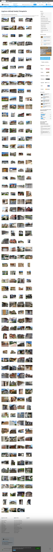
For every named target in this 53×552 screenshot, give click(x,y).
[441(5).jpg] (28, 283)
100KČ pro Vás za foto (16, 531)
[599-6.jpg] (28, 370)
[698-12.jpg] (13, 433)
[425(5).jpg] (13, 275)
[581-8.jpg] (21, 330)
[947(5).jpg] (21, 488)
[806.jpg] (21, 449)
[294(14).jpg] (28, 211)
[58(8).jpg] (5, 22)
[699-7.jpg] (28, 433)
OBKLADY (42, 13)
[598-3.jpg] (13, 370)
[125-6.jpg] (13, 93)
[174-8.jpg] (28, 180)
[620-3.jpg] (28, 409)
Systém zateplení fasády (17, 524)
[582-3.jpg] (5, 338)
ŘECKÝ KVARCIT (43, 16)
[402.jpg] (21, 251)
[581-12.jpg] (28, 330)
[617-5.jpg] (13, 409)
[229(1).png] (28, 196)
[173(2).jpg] (5, 180)
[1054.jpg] (13, 504)
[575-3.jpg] (13, 322)
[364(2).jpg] (28, 235)
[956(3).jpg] (13, 496)
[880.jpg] (5, 472)
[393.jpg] (13, 251)
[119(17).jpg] (5, 69)
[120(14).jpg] (28, 69)
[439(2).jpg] (5, 283)
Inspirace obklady (16, 532)
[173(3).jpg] (13, 180)
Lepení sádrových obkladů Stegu (18, 520)
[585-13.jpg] (13, 346)
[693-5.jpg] (21, 417)
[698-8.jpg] (5, 433)
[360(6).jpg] (21, 235)
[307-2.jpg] (28, 226)
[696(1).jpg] (13, 425)
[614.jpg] (5, 409)
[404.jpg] (5, 259)
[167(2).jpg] (13, 172)
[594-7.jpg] (13, 362)
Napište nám (3, 531)
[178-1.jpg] (28, 188)
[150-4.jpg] (21, 109)
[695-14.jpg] (5, 425)
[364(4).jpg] (5, 243)
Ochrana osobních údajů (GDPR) (5, 532)
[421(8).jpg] (21, 267)
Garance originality (3, 529)
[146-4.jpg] (13, 101)
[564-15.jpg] (5, 322)
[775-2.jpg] (5, 449)
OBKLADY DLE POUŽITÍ (44, 28)
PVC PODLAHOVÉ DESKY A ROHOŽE (45, 21)
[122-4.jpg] (28, 77)
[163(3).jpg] (28, 148)
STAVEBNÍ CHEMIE (43, 26)
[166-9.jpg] (5, 172)
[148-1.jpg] (5, 109)
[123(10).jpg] (5, 85)
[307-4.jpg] (5, 234)
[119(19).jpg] (13, 69)
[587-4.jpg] (28, 346)
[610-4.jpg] (5, 401)
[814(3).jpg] (28, 449)
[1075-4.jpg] (21, 512)
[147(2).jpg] (28, 101)
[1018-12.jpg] (5, 504)
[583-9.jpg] (28, 338)
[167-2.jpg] (21, 172)
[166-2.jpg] (21, 164)
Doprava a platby (44, 2)
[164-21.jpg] (21, 156)
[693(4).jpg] (13, 417)
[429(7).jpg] (21, 275)
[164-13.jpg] (13, 156)
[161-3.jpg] (13, 148)
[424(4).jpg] (28, 267)
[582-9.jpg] (13, 338)
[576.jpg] (21, 322)
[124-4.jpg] (28, 85)
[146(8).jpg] (5, 101)
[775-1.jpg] (28, 441)
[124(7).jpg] (21, 85)
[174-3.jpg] (21, 180)
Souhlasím (37, 548)
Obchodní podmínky (3, 528)
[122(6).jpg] (21, 77)
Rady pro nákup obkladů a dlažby (18, 528)
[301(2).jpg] (13, 219)
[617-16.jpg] (21, 409)
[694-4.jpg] (28, 417)
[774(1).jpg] (21, 441)
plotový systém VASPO (43, 121)
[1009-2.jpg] (21, 496)
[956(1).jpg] (5, 496)
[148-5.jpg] (13, 109)
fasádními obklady (20, 15)
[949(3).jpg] (28, 488)
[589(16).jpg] (13, 354)
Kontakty (48, 2)
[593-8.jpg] (28, 354)
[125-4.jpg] (5, 93)
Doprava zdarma (42, 115)
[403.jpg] (28, 251)
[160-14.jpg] (5, 148)
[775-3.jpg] (13, 449)
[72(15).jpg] (13, 30)
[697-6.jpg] (28, 425)
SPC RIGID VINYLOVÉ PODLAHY (45, 23)
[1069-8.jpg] (28, 504)
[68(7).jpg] (28, 22)
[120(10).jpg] (21, 69)
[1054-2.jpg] (21, 504)
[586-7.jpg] (21, 346)
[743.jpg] (5, 441)
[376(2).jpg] (21, 243)
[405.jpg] (13, 259)
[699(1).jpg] (21, 433)
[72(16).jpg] (21, 30)
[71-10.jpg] (5, 30)
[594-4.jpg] (5, 362)
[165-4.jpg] (13, 164)
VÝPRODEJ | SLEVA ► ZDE (44, 30)
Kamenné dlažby (42, 122)
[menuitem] (3, 6)
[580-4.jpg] (13, 330)
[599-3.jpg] (21, 370)
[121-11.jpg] (13, 77)
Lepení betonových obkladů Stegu (18, 521)
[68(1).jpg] (21, 22)
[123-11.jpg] (13, 85)
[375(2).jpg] (13, 243)
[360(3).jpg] (13, 235)
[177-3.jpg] (21, 188)
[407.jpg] (21, 259)
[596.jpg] (28, 362)
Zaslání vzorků (39, 2)
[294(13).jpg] (21, 211)
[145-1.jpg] (21, 93)
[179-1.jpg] (5, 196)
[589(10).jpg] (5, 354)
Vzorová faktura (3, 530)
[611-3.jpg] (13, 401)
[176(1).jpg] (5, 188)
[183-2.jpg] (13, 196)
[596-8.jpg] (5, 370)
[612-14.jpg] (21, 401)
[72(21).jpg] (28, 30)
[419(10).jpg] (28, 259)
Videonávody (15, 525)
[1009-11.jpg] (28, 496)
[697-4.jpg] (21, 425)
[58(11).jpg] (13, 22)
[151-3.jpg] (5, 117)
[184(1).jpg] (21, 196)
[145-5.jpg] (28, 93)
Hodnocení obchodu (33, 2)
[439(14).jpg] (21, 283)
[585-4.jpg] (5, 346)
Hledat (35, 4)
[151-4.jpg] (13, 117)
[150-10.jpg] (28, 109)
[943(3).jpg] (5, 488)
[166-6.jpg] (28, 164)
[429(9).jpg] (28, 275)
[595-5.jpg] (21, 362)
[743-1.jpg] (13, 441)
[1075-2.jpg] (13, 512)
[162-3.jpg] (21, 148)
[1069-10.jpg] (5, 512)
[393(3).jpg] (5, 251)
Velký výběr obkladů (43, 117)
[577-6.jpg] (5, 330)
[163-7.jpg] (5, 156)
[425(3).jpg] (5, 275)
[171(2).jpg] (28, 172)
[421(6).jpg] (13, 267)
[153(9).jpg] (21, 117)
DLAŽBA (42, 14)
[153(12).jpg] (28, 117)
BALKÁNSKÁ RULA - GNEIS (44, 18)
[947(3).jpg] (13, 488)
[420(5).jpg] (5, 267)
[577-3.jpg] (28, 322)
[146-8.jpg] (21, 101)
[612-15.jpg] (28, 401)
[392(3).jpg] (28, 243)
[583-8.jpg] (21, 338)
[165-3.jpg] (5, 164)
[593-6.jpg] (21, 354)
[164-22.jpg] (28, 156)
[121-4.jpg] (5, 77)
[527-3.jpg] (5, 314)
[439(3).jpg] (13, 283)
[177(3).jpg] (13, 188)
